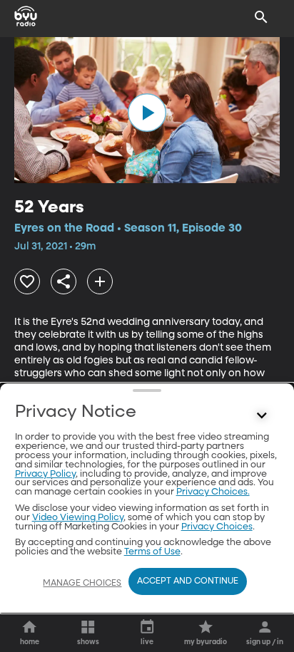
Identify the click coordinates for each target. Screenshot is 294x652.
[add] (100, 281)
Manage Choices (82, 583)
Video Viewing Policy (77, 517)
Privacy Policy (45, 474)
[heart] (27, 281)
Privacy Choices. (213, 492)
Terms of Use (152, 552)
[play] (147, 112)
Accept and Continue (187, 581)
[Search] (261, 17)
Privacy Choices (217, 527)
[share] (63, 281)
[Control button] (261, 415)
